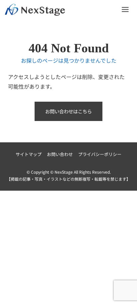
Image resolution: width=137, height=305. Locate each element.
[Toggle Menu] (125, 9)
